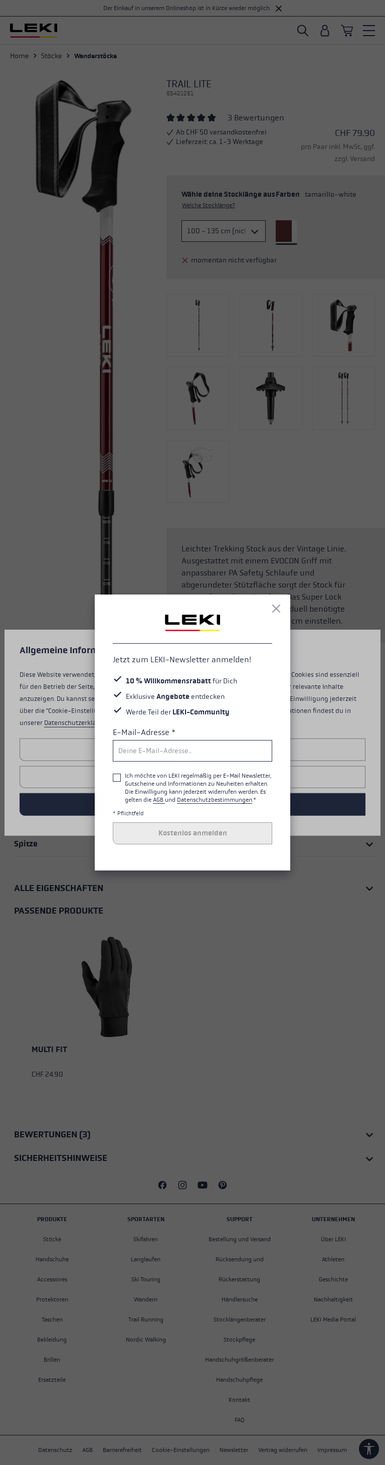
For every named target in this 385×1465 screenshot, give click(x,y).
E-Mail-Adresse (144, 732)
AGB (159, 799)
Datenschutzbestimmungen (214, 799)
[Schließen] (276, 609)
